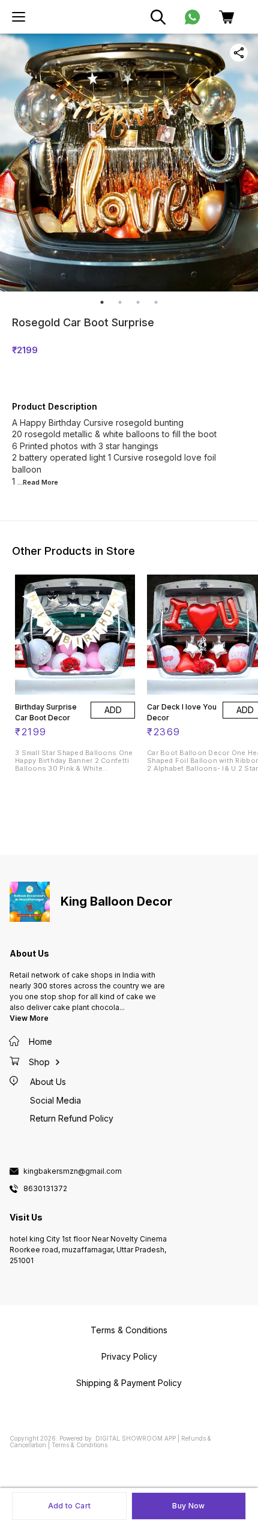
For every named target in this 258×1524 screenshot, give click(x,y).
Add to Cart (69, 1505)
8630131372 (45, 1189)
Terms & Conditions (79, 1444)
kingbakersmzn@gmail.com (72, 1171)
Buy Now (188, 1505)
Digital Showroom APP (135, 1438)
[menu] (18, 16)
